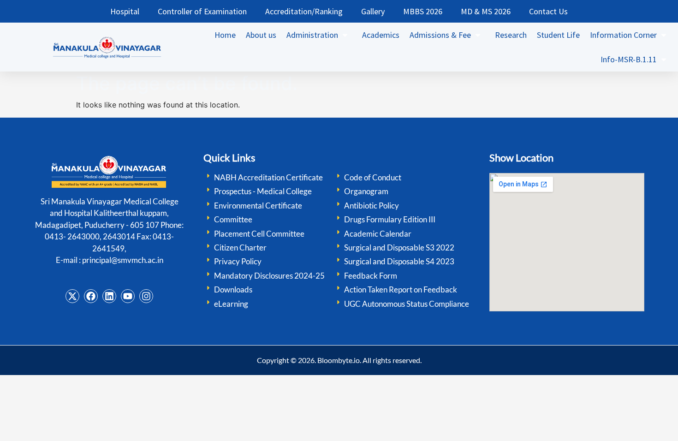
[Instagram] (146, 296)
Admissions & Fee (440, 35)
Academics (380, 35)
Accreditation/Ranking (304, 11)
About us (261, 35)
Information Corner (623, 35)
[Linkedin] (109, 296)
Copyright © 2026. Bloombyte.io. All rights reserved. (339, 360)
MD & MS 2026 (486, 11)
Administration (312, 35)
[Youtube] (128, 296)
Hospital (124, 11)
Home (225, 35)
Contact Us (548, 11)
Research (511, 35)
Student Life (558, 35)
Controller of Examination (202, 11)
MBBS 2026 (422, 11)
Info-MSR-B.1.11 (629, 59)
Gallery (373, 11)
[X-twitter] (72, 296)
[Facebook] (91, 296)
